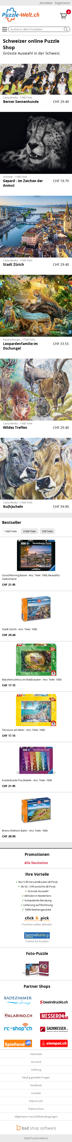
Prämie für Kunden (37, 941)
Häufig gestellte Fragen (36, 1077)
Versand (36, 1062)
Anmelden (46, 3)
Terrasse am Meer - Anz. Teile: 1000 (23, 730)
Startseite (36, 1054)
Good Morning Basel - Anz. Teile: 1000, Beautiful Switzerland (30, 577)
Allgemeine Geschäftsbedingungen (36, 1116)
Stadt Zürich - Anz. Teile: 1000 (19, 629)
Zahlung (36, 1069)
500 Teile (47, 531)
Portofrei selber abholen (37, 924)
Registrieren (62, 3)
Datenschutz (36, 1109)
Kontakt (36, 1093)
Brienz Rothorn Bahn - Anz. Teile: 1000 (25, 830)
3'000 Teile (29, 531)
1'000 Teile (10, 531)
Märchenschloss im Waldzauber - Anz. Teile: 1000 (31, 679)
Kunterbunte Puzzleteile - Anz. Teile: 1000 (27, 780)
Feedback (36, 1085)
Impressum (36, 1101)
